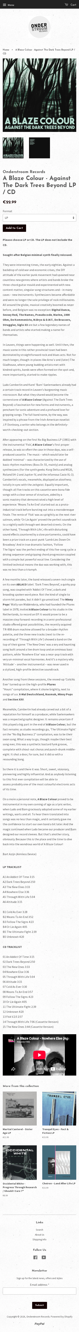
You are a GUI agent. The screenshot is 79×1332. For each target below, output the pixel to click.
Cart (73, 5)
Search (39, 1229)
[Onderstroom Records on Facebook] (35, 1258)
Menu (10, 5)
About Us (39, 1234)
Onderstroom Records (38, 1316)
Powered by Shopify (61, 1316)
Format (7, 211)
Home (6, 50)
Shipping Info (39, 1239)
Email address (39, 1284)
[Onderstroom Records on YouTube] (44, 1258)
